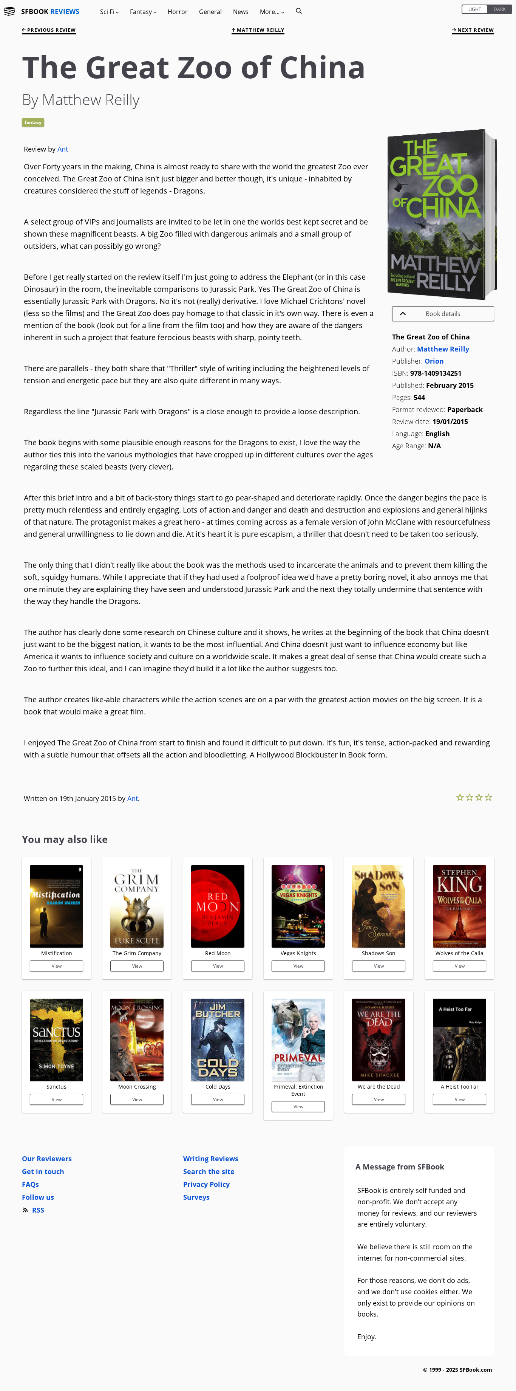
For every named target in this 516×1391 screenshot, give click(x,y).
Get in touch (43, 1171)
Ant (62, 148)
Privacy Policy (206, 1184)
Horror (178, 12)
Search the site (209, 1171)
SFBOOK (50, 11)
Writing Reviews (210, 1158)
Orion (434, 361)
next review (475, 29)
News (241, 12)
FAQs (30, 1184)
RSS (38, 1209)
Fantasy (33, 122)
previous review (51, 29)
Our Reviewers (47, 1158)
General (210, 12)
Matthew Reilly (259, 29)
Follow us (38, 1197)
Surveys (196, 1197)
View (57, 966)
